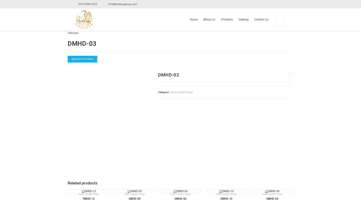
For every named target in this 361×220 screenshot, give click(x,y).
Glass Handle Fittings (181, 92)
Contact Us (261, 19)
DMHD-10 (226, 198)
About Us (209, 19)
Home (194, 19)
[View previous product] (290, 74)
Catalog (244, 19)
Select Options (82, 59)
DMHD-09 (134, 198)
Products (227, 19)
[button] (279, 15)
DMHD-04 (272, 198)
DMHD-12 (89, 198)
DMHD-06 (180, 198)
